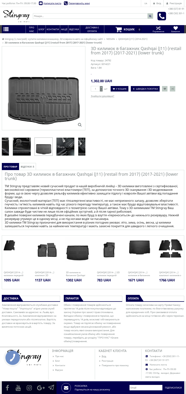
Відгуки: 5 (27, 166)
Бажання (175, 31)
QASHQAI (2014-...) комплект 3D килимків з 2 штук (44, 274)
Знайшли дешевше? (102, 96)
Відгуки (59, 369)
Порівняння (158, 31)
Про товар (10, 166)
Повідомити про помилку (115, 365)
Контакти (60, 365)
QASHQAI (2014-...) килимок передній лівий (13, 274)
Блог (57, 360)
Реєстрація (107, 360)
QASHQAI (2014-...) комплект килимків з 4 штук (170, 274)
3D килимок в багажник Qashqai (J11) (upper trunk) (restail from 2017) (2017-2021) (75, 274)
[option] (43, 88)
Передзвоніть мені (79, 3)
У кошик (121, 88)
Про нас (59, 356)
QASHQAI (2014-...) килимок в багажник (139, 274)
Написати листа (52, 3)
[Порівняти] (172, 88)
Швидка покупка (147, 88)
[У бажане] (164, 88)
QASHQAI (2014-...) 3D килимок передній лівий (108, 274)
